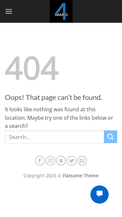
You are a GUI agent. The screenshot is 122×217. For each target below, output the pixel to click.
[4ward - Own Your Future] (61, 11)
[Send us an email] (82, 161)
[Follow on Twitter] (71, 161)
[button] (9, 11)
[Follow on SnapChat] (61, 161)
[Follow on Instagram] (50, 161)
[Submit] (110, 136)
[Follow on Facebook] (40, 161)
